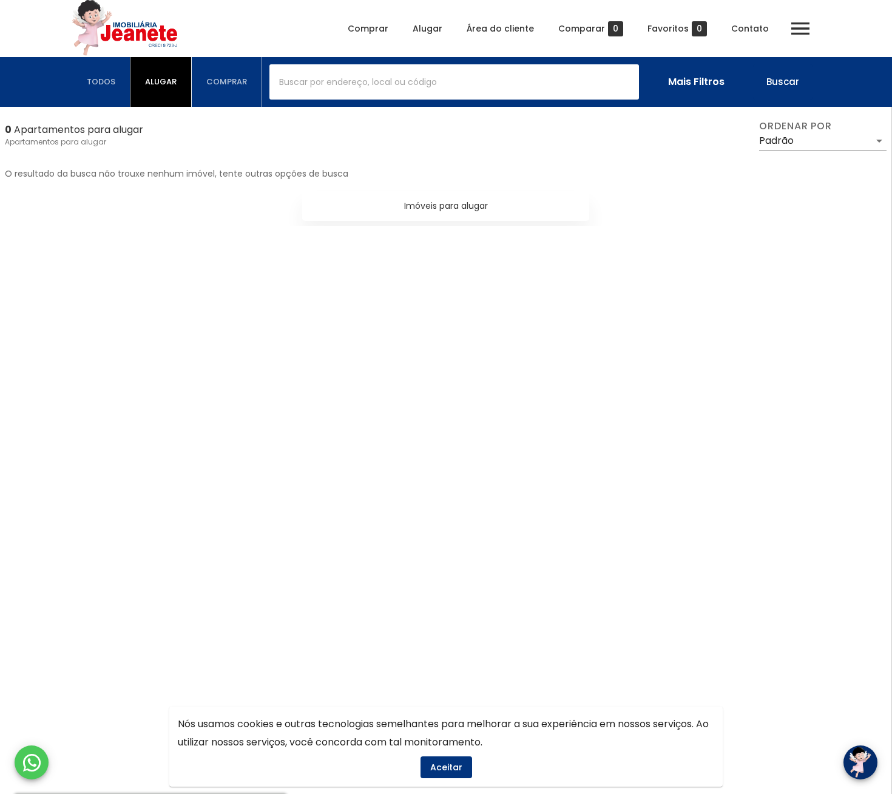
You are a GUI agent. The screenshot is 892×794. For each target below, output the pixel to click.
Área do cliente (500, 28)
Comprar (368, 28)
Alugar (427, 28)
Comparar (588, 28)
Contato (750, 28)
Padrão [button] (776, 141)
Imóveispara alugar (446, 206)
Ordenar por (795, 126)
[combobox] (454, 82)
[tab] (101, 82)
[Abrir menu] (800, 28)
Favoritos (674, 28)
